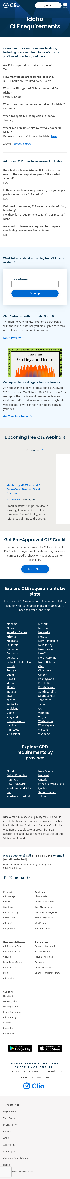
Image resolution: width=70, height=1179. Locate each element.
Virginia (42, 717)
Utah (41, 708)
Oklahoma (44, 670)
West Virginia (46, 725)
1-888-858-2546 (42, 855)
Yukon (42, 796)
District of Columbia (19, 662)
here (54, 136)
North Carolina (47, 657)
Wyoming (44, 734)
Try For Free (48, 5)
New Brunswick (16, 784)
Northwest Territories (20, 796)
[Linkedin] (16, 877)
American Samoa (17, 632)
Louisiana (12, 708)
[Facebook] (4, 877)
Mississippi (13, 734)
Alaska (11, 628)
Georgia (11, 670)
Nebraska (44, 632)
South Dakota (46, 696)
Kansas (11, 700)
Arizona (11, 636)
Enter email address (19, 279)
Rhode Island (46, 687)
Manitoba (12, 779)
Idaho (10, 683)
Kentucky (12, 704)
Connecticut (14, 653)
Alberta (11, 771)
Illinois (11, 687)
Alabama (12, 624)
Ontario (43, 779)
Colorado (12, 649)
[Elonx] (10, 877)
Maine (10, 713)
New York (44, 653)
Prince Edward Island (51, 784)
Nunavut (43, 775)
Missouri (43, 624)
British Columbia (17, 775)
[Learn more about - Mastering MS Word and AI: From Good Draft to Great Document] (28, 489)
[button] (27, 451)
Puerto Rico (45, 683)
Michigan (12, 725)
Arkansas (12, 641)
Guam (10, 674)
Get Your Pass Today (15, 416)
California (12, 645)
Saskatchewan (47, 792)
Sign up (35, 293)
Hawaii (11, 679)
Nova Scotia (45, 771)
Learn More (10, 337)
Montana (43, 628)
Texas (41, 704)
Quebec (43, 788)
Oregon (42, 674)
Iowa (10, 696)
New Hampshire (48, 641)
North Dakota (46, 662)
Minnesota (13, 729)
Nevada (43, 636)
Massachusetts (16, 721)
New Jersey (45, 645)
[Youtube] (22, 877)
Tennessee (44, 700)
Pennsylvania (46, 679)
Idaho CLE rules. (22, 144)
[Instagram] (28, 877)
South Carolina (47, 691)
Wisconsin (44, 729)
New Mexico (45, 649)
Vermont (43, 713)
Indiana (11, 691)
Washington (45, 721)
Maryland (12, 717)
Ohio (41, 666)
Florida (11, 666)
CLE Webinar (13, 499)
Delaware (12, 657)
